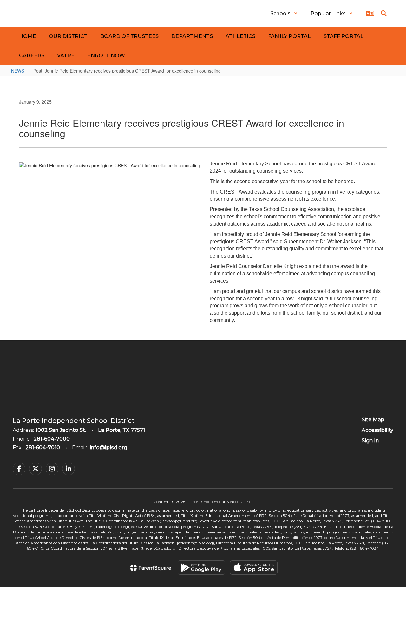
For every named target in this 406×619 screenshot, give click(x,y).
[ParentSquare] (151, 567)
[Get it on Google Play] (201, 567)
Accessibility (377, 430)
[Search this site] (384, 13)
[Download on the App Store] (254, 567)
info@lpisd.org (108, 447)
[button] (284, 13)
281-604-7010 (42, 447)
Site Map (373, 420)
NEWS (17, 70)
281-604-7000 (52, 439)
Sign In (370, 440)
